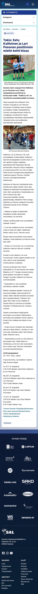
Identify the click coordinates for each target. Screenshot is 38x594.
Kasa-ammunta (27, 579)
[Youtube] (12, 553)
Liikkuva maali (26, 571)
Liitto (3, 564)
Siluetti (23, 576)
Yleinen (22, 29)
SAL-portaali (6, 586)
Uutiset (4, 569)
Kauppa (5, 588)
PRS (22, 584)
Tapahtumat (6, 566)
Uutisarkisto (12, 12)
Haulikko (15, 29)
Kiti (3, 583)
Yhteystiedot (6, 571)
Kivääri (23, 564)
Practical (24, 574)
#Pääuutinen (7, 423)
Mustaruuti (25, 582)
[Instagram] (7, 553)
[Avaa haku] (27, 4)
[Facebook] (3, 553)
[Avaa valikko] (33, 4)
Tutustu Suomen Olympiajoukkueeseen (18, 409)
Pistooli (24, 566)
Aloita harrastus (8, 580)
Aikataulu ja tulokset (11, 416)
